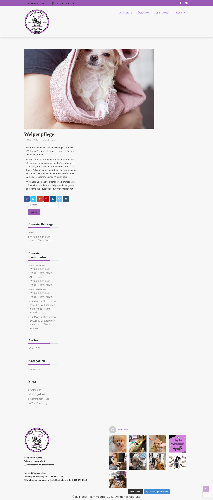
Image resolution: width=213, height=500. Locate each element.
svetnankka (36, 289)
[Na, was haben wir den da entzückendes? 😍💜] (117, 444)
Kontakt (181, 12)
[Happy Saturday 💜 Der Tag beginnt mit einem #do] (177, 444)
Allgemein (35, 369)
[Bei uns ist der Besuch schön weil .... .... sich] (137, 444)
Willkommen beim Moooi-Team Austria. (41, 238)
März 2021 (36, 348)
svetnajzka (35, 265)
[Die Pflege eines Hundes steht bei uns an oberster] (137, 461)
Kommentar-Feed (39, 399)
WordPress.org (38, 403)
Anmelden (35, 390)
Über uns (144, 12)
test (32, 232)
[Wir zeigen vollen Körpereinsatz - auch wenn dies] (117, 461)
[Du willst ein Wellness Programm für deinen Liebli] (157, 444)
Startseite (125, 12)
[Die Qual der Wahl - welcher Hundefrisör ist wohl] (177, 461)
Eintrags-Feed (37, 394)
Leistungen (163, 12)
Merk (47, 140)
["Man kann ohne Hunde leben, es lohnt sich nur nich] (117, 479)
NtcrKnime (36, 277)
